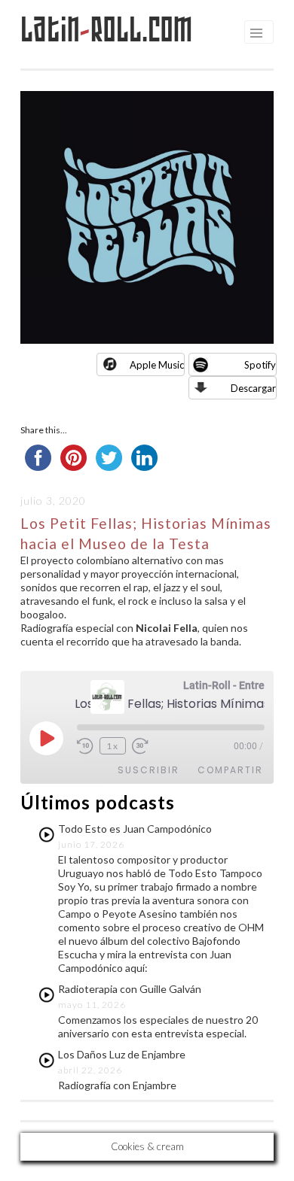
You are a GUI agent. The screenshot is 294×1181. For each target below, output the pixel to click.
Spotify (260, 365)
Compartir (230, 770)
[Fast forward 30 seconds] (142, 746)
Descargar (253, 388)
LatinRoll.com (106, 29)
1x (112, 745)
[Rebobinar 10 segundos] (85, 746)
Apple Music (157, 365)
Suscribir (148, 770)
